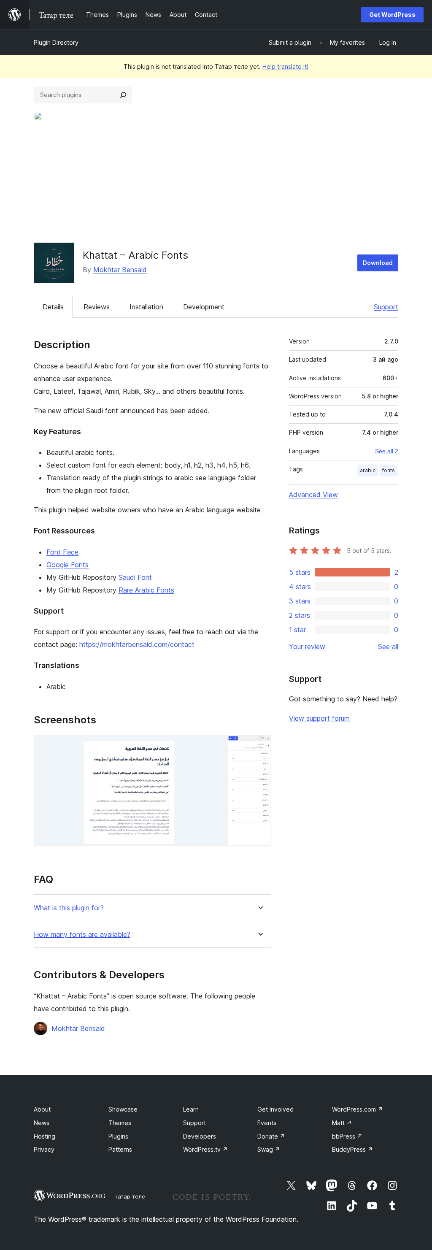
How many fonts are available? (82, 935)
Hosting (44, 1136)
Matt (342, 1122)
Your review (307, 646)
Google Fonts (67, 564)
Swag (268, 1149)
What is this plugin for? (69, 908)
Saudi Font (135, 577)
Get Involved (275, 1109)
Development (203, 307)
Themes (119, 1122)
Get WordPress (392, 14)
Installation (146, 307)
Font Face (62, 552)
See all (388, 646)
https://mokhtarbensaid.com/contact (136, 644)
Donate (271, 1136)
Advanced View (313, 494)
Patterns (120, 1149)
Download (378, 262)
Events (266, 1122)
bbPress (347, 1136)
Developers (199, 1136)
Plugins (118, 1136)
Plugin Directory (56, 42)
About (42, 1109)
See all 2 (386, 451)
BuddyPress (352, 1149)
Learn (191, 1109)
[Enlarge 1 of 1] (259, 746)
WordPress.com (357, 1109)
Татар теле (129, 1196)
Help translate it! (285, 66)
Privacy (44, 1149)
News (41, 1122)
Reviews (97, 307)
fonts (388, 470)
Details (53, 307)
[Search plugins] (123, 95)
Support (386, 307)
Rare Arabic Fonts (146, 590)
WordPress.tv (205, 1149)
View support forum (319, 718)
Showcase (123, 1109)
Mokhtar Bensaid (120, 269)
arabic (367, 470)
